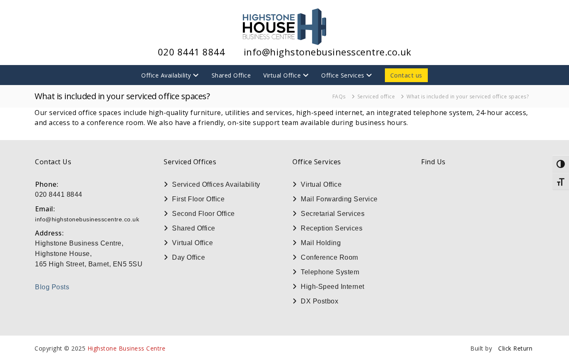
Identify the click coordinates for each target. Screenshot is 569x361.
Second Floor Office (203, 213)
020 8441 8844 (191, 51)
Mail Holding (321, 242)
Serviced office (376, 96)
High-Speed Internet (332, 286)
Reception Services (331, 228)
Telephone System (330, 272)
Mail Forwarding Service (339, 199)
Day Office (188, 257)
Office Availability (166, 75)
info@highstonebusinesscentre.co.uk (328, 51)
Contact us (406, 75)
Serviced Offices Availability (216, 184)
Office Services (342, 75)
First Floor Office (198, 199)
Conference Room (329, 257)
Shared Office (231, 75)
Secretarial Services (332, 213)
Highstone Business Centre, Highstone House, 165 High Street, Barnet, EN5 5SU (88, 254)
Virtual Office (282, 75)
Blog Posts (52, 287)
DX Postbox (319, 301)
